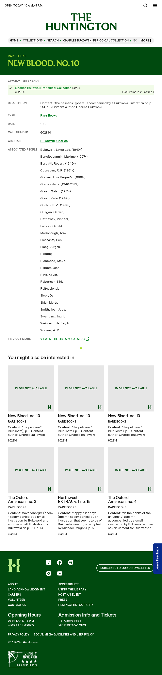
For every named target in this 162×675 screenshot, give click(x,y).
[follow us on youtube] (60, 573)
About (13, 584)
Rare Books (48, 115)
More (144, 40)
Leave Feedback (157, 559)
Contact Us (17, 604)
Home (14, 40)
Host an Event (69, 594)
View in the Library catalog (62, 339)
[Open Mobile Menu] (155, 5)
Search (53, 40)
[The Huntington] (81, 21)
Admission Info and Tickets (87, 615)
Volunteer (16, 599)
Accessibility (68, 584)
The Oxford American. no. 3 (22, 499)
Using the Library (72, 589)
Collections (33, 40)
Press (62, 599)
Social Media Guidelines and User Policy (63, 634)
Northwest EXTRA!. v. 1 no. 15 (74, 499)
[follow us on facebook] (60, 562)
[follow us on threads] (71, 562)
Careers (14, 594)
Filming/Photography (75, 604)
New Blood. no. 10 (24, 415)
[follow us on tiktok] (48, 562)
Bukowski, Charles (53, 141)
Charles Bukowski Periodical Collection (43, 88)
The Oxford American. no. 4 (122, 499)
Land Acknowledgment (26, 589)
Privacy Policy (18, 634)
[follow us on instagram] (48, 573)
